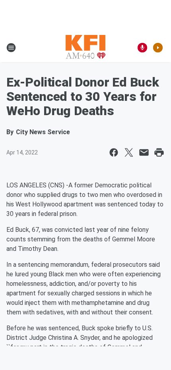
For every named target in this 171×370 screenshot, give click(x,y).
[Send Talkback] (142, 47)
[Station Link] (85, 47)
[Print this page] (159, 152)
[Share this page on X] (128, 152)
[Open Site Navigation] (11, 47)
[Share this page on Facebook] (113, 152)
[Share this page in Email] (144, 152)
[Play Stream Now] (158, 47)
